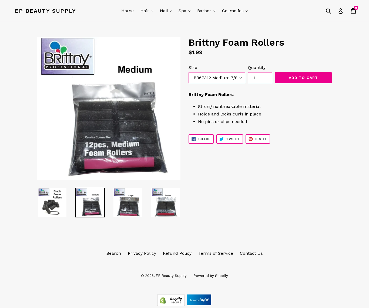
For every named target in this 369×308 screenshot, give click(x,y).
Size (193, 67)
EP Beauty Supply (45, 11)
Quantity (257, 67)
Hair (148, 10)
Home (127, 10)
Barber (207, 10)
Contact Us (251, 253)
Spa (186, 10)
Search (113, 253)
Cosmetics (236, 10)
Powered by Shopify (210, 276)
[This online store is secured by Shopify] (171, 304)
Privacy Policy (142, 253)
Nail (167, 10)
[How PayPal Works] (199, 304)
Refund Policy (177, 253)
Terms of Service (215, 253)
